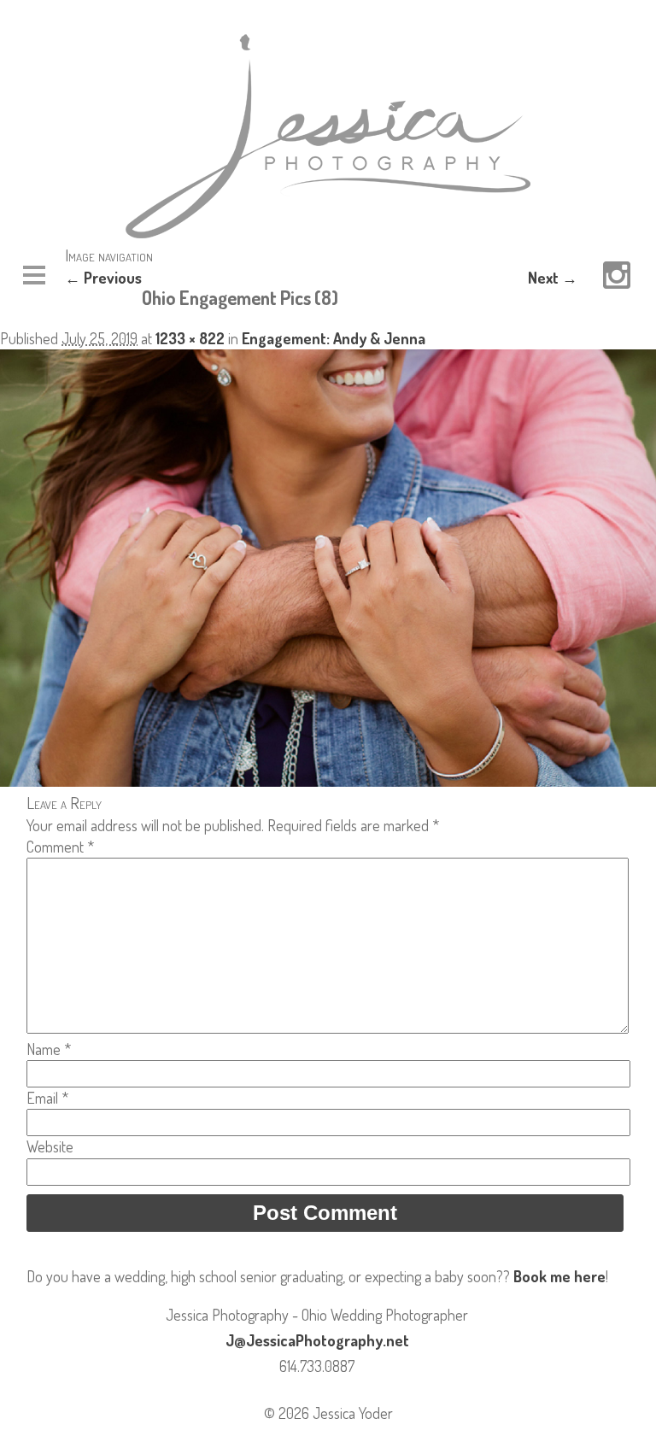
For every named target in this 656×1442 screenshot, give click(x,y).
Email (47, 1097)
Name (48, 1049)
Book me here (559, 1276)
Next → (552, 277)
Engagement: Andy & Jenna (333, 338)
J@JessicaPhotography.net (317, 1340)
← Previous (103, 277)
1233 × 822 (190, 338)
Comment (60, 846)
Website (49, 1146)
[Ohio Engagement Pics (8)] (328, 780)
